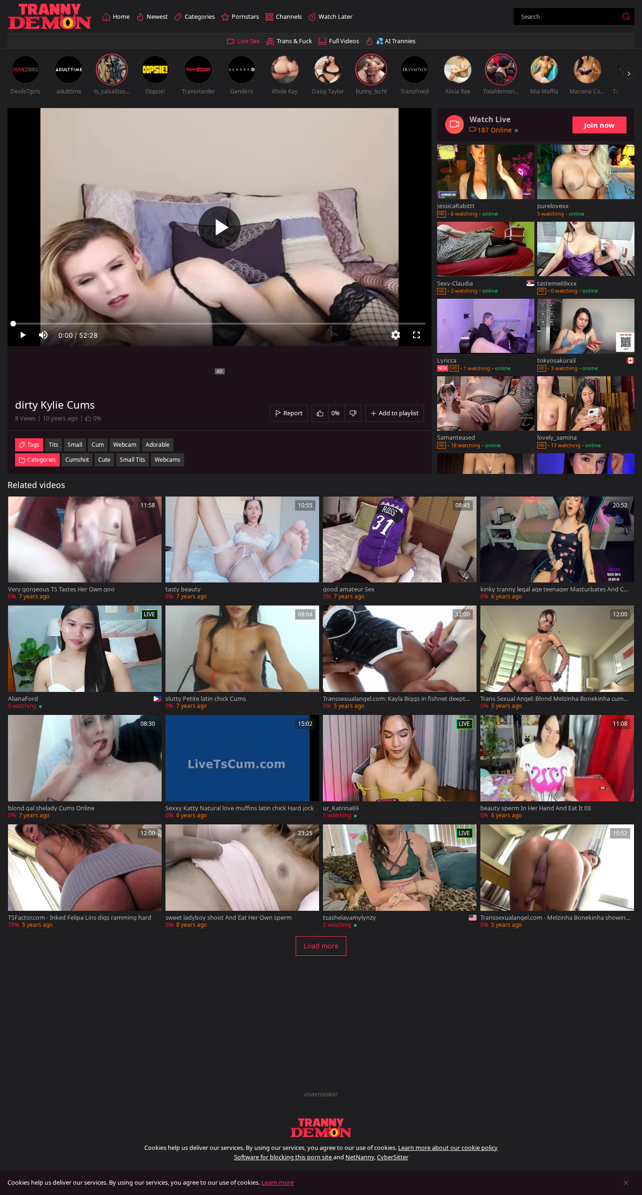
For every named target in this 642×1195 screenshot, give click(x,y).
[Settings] (395, 335)
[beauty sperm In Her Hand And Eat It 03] (557, 768)
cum (98, 445)
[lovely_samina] (585, 413)
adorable (158, 445)
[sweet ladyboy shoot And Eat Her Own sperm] (242, 877)
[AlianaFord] (85, 658)
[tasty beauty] (242, 549)
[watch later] (19, 507)
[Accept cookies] (626, 1182)
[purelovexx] (585, 182)
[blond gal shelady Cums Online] (85, 768)
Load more (321, 945)
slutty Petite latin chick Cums (205, 699)
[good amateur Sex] (400, 549)
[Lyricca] (485, 336)
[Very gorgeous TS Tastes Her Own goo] (85, 549)
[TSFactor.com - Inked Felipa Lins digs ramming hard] (85, 877)
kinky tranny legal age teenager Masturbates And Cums (553, 589)
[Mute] (43, 335)
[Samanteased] (485, 413)
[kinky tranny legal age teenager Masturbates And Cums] (557, 549)
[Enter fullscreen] (416, 335)
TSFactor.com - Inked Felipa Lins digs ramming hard (79, 918)
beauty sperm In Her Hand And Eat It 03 (535, 808)
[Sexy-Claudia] (485, 259)
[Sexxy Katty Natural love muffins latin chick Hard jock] (242, 768)
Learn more (277, 1182)
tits (53, 445)
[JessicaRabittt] (485, 182)
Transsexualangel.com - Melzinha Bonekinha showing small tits (554, 918)
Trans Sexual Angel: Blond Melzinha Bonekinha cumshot (555, 699)
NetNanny (359, 1157)
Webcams (167, 460)
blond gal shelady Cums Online (51, 808)
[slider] (219, 323)
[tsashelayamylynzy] (400, 877)
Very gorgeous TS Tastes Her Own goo (61, 589)
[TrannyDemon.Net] (50, 17)
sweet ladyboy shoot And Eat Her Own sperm (228, 918)
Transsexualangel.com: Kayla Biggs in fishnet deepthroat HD (397, 699)
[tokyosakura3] (585, 336)
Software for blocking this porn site (283, 1157)
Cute (104, 460)
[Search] (626, 16)
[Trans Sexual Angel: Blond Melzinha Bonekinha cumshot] (557, 658)
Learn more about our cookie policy (448, 1147)
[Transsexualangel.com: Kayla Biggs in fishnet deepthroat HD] (400, 658)
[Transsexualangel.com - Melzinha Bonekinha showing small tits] (557, 877)
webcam (124, 445)
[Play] (219, 227)
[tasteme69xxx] (585, 259)
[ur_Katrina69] (400, 768)
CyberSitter (392, 1157)
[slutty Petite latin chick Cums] (242, 658)
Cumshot (77, 460)
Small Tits (132, 460)
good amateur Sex (349, 589)
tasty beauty (183, 589)
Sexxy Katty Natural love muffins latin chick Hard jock (239, 808)
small (75, 445)
